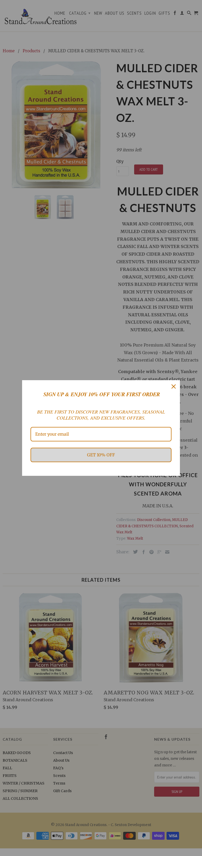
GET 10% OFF (101, 454)
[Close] (173, 386)
